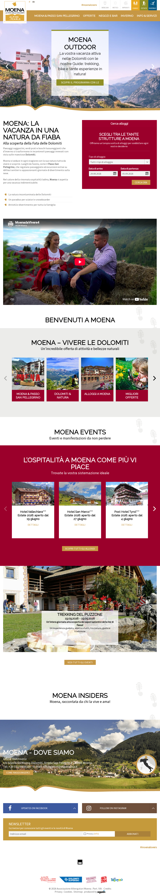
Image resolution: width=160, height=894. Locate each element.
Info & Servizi (147, 15)
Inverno (152, 8)
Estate (144, 8)
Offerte (89, 15)
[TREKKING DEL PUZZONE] (80, 609)
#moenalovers (89, 4)
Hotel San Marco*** (80, 511)
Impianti (125, 7)
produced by (90, 891)
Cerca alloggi (119, 123)
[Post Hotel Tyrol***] (127, 494)
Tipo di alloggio (97, 156)
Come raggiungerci (18, 772)
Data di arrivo (96, 168)
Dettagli (33, 524)
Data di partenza (129, 168)
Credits (107, 888)
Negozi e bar (108, 15)
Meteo (115, 7)
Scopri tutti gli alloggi (80, 548)
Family (135, 8)
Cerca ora (141, 182)
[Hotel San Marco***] (80, 494)
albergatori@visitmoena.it (60, 767)
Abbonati (132, 833)
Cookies (68, 891)
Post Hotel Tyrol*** (126, 511)
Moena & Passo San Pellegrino (57, 15)
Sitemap (78, 891)
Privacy (93, 833)
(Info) (96, 833)
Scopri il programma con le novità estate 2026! (80, 83)
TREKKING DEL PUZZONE (79, 614)
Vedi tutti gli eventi (80, 662)
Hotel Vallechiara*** (33, 511)
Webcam (105, 7)
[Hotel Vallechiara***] (33, 494)
